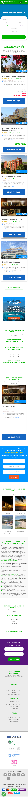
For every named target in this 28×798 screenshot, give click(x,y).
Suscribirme (14, 659)
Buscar (14, 36)
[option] (14, 412)
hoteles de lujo (5, 575)
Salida (20, 22)
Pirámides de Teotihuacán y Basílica (14, 690)
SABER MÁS (14, 477)
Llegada (7, 22)
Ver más (7, 85)
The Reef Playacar (14, 721)
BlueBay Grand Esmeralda (14, 717)
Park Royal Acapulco (14, 719)
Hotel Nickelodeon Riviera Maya (14, 704)
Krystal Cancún (14, 708)
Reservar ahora (14, 101)
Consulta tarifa (14, 192)
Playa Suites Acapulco (14, 723)
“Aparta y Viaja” (19, 577)
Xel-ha (14, 689)
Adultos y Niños (14, 28)
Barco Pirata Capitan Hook (14, 694)
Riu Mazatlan (14, 703)
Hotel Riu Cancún (14, 706)
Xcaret (14, 687)
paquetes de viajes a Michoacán (9, 560)
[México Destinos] (8, 2)
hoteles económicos (14, 574)
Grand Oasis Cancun (14, 701)
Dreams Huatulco (14, 716)
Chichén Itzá (14, 692)
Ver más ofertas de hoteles (14, 287)
